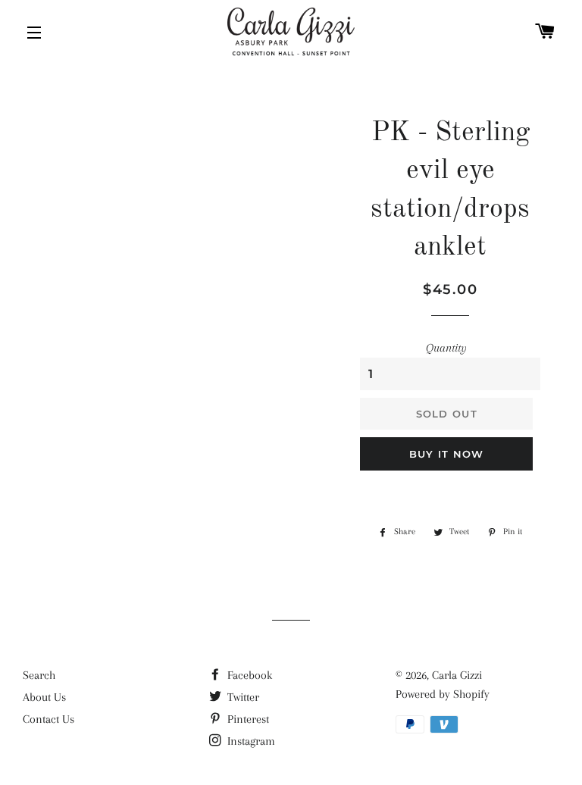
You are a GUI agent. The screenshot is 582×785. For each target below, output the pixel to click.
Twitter (241, 697)
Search (39, 675)
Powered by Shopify (443, 694)
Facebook (248, 675)
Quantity (446, 348)
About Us (44, 697)
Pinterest (246, 719)
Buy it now (446, 454)
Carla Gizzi (457, 675)
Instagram (249, 741)
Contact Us (48, 719)
